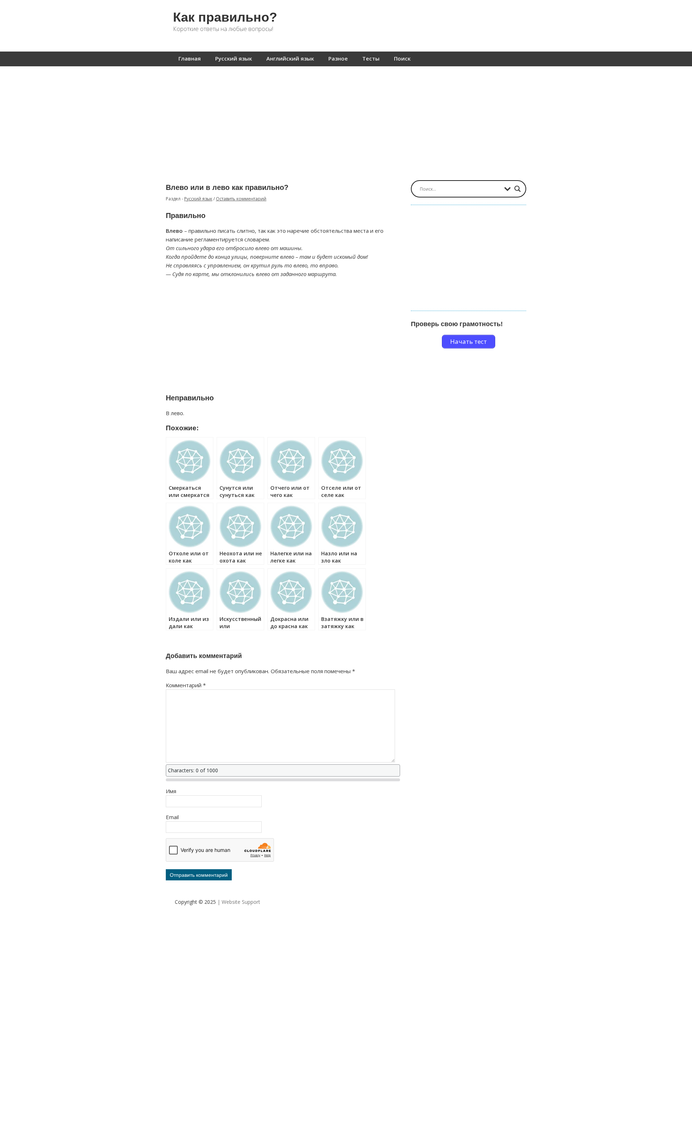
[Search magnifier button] (518, 189)
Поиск (402, 58)
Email (172, 817)
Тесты (371, 58)
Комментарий (186, 685)
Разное (338, 58)
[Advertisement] (346, 119)
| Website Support (238, 901)
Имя (171, 791)
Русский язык (233, 58)
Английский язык (290, 58)
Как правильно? (225, 17)
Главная (189, 58)
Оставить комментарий (241, 199)
